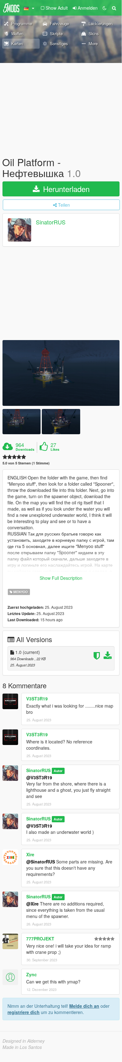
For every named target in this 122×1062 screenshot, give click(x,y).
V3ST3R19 (37, 698)
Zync (31, 974)
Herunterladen (65, 188)
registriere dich (23, 1012)
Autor (58, 770)
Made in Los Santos (22, 1047)
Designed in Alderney (23, 1041)
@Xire (32, 904)
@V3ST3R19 (39, 777)
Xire (30, 854)
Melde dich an (84, 1006)
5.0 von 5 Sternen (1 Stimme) (26, 463)
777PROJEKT (40, 938)
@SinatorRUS (40, 861)
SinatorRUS (51, 222)
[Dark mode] (104, 8)
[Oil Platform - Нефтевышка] (61, 373)
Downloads (25, 449)
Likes (55, 449)
